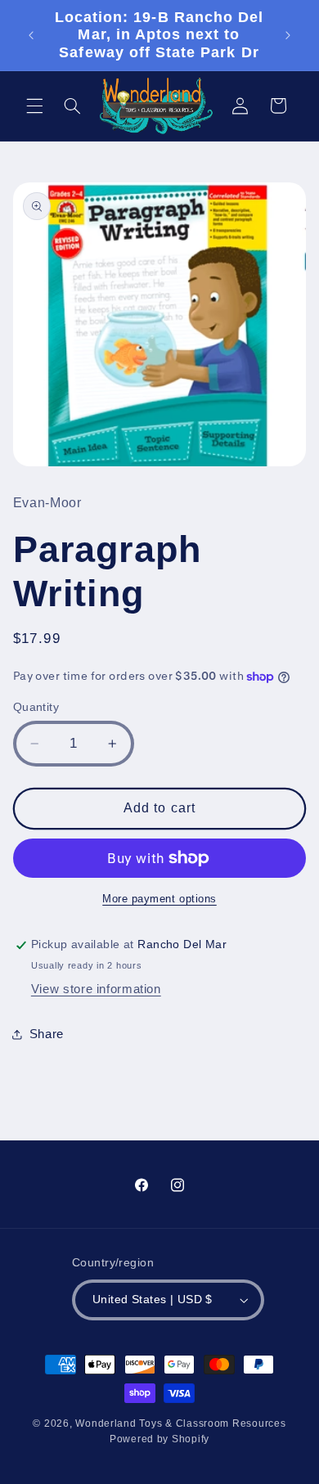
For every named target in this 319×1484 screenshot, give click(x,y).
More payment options (159, 899)
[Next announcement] (288, 35)
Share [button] (46, 1034)
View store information (96, 989)
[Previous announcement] (31, 35)
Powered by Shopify (159, 1439)
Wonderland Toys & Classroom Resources (180, 1423)
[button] (34, 105)
